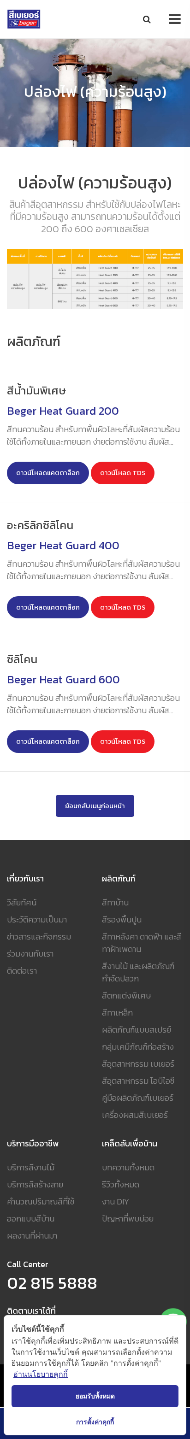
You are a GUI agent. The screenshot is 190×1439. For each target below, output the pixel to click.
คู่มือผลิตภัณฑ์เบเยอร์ (137, 1098)
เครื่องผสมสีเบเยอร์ (135, 1115)
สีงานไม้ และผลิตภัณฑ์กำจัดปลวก (138, 972)
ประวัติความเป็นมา (37, 919)
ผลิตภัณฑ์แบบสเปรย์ (136, 1029)
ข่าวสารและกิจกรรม (39, 936)
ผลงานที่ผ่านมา (32, 1235)
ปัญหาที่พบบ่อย (128, 1218)
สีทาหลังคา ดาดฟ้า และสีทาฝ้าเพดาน (141, 942)
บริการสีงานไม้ (30, 1167)
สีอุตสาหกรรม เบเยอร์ (138, 1063)
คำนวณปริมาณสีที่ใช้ (40, 1201)
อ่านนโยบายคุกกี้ (40, 1374)
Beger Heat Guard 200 (63, 411)
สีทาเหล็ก (117, 1012)
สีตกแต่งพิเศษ (126, 995)
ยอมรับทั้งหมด (95, 1396)
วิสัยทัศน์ (21, 902)
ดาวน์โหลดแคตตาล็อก (48, 473)
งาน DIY (115, 1201)
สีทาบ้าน (115, 902)
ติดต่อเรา (22, 970)
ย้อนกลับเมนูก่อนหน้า (95, 806)
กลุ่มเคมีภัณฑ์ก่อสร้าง (138, 1046)
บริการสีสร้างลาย (35, 1184)
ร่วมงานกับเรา (30, 953)
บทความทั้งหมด (128, 1167)
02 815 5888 (52, 1282)
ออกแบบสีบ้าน (30, 1218)
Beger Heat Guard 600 (63, 679)
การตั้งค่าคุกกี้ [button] (95, 1422)
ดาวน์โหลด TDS (122, 473)
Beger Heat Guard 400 (63, 545)
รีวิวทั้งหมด (120, 1184)
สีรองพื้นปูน (122, 919)
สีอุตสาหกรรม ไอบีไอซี (138, 1081)
